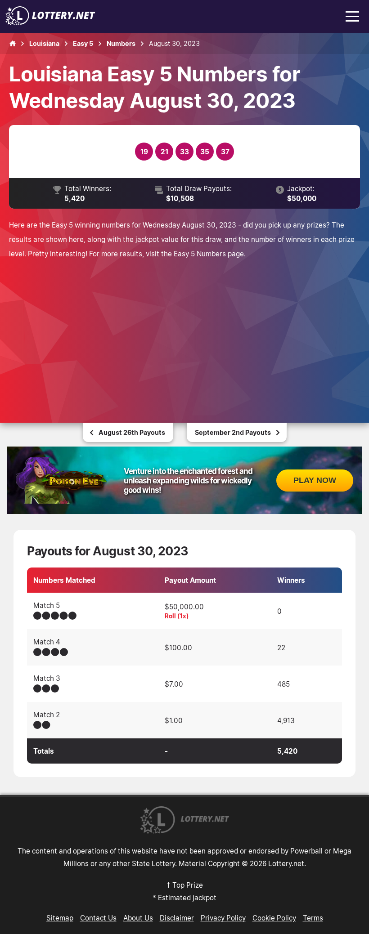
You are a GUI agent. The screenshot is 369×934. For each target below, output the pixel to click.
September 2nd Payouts (233, 432)
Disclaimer (177, 917)
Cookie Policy (274, 917)
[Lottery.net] (50, 22)
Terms (313, 917)
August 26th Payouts (132, 432)
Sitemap (59, 917)
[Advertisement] (184, 328)
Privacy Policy (223, 917)
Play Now (314, 480)
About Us (138, 917)
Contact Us (98, 917)
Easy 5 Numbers (200, 253)
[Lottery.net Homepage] (12, 43)
